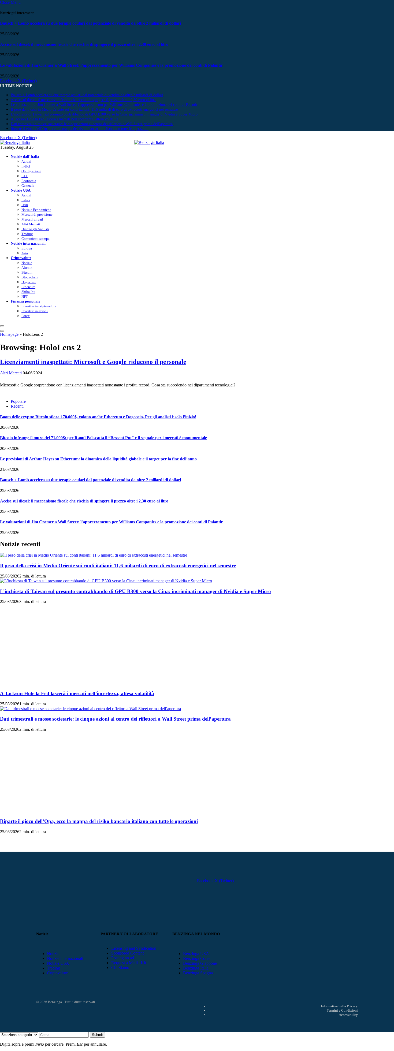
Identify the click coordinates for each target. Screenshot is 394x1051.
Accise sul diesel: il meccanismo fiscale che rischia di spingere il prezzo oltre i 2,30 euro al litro (84, 44)
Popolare (18, 401)
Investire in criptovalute (38, 306)
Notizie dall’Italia (25, 156)
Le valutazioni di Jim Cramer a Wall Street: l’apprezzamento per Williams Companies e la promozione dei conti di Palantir (111, 65)
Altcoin (26, 268)
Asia (24, 253)
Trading (27, 234)
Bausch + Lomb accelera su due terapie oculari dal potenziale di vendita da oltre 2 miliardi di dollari (90, 23)
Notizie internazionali (28, 243)
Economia (28, 181)
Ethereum (28, 287)
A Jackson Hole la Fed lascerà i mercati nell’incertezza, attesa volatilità (64, 119)
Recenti (17, 406)
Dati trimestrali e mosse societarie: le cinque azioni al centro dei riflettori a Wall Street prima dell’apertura (92, 124)
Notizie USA (21, 190)
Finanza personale (25, 301)
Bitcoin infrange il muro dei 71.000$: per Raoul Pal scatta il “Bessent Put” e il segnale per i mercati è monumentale (103, 437)
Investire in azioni (34, 311)
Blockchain (29, 277)
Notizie (26, 263)
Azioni (26, 161)
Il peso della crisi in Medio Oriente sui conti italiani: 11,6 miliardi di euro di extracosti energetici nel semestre (94, 109)
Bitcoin (26, 272)
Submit (97, 1035)
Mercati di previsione (37, 215)
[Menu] (2, 326)
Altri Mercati (30, 224)
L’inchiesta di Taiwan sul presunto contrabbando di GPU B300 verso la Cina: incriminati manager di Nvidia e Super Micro (104, 114)
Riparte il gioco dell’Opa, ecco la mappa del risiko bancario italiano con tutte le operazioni (79, 129)
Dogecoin (28, 282)
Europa (26, 248)
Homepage (9, 334)
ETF (24, 176)
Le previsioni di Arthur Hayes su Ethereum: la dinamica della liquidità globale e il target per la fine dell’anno (98, 459)
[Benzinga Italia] (134, 142)
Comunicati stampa (35, 239)
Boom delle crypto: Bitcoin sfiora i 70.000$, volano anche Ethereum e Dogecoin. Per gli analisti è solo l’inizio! (98, 417)
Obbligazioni (31, 171)
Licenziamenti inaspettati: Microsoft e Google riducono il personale (93, 361)
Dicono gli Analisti (35, 229)
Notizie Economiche (36, 210)
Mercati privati (32, 219)
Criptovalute (21, 258)
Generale (27, 186)
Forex (25, 316)
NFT (24, 297)
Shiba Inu (28, 292)
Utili (24, 205)
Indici (25, 166)
